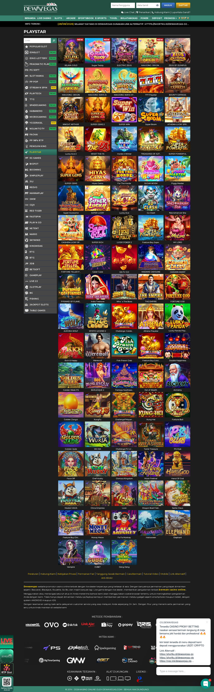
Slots (58, 18)
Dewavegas (30, 586)
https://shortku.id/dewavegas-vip (177, 657)
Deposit (157, 18)
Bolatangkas (129, 18)
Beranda (30, 18)
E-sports (100, 18)
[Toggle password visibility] (157, 5)
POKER (144, 18)
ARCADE (70, 18)
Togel (113, 18)
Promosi (169, 18)
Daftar (183, 5)
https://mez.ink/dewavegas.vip (175, 661)
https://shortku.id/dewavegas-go (176, 654)
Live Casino (44, 18)
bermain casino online (172, 589)
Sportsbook (86, 18)
